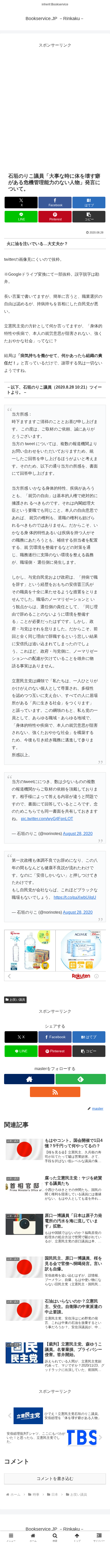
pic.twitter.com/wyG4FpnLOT (47, 818)
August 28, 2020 (78, 833)
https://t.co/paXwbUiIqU (75, 897)
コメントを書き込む (55, 1478)
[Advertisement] (55, 104)
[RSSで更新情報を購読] (55, 1092)
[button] (88, 216)
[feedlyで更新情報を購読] (81, 1079)
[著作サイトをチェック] (29, 1079)
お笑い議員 (17, 999)
